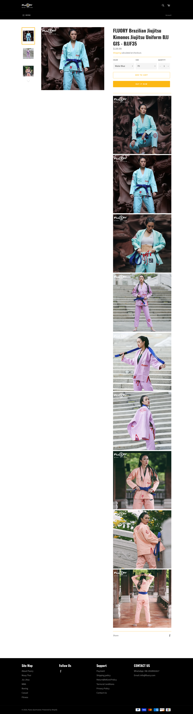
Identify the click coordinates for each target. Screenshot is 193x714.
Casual (25, 692)
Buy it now (141, 84)
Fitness (25, 697)
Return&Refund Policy (106, 679)
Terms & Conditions (105, 684)
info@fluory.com (147, 675)
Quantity (161, 60)
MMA (24, 684)
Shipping (117, 52)
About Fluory (27, 671)
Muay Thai (26, 675)
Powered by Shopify (49, 709)
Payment (100, 671)
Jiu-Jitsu (26, 679)
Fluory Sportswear (34, 709)
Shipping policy (103, 675)
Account (168, 15)
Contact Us (101, 692)
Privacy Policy (102, 688)
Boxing (25, 688)
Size (137, 60)
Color (115, 60)
